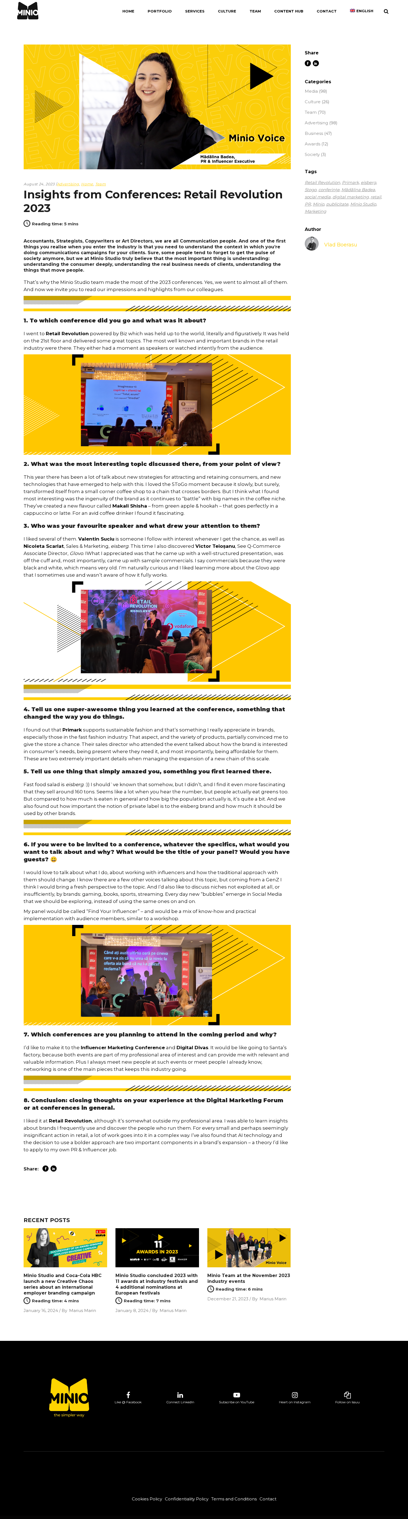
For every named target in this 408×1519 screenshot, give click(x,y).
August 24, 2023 (39, 184)
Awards (312, 144)
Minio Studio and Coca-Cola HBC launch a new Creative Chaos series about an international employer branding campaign (63, 1284)
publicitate (337, 204)
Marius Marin (82, 1310)
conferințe (328, 189)
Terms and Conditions (234, 1499)
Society (312, 154)
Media (311, 91)
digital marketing (351, 197)
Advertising (68, 184)
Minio (318, 204)
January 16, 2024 (41, 1310)
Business (314, 133)
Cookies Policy (147, 1499)
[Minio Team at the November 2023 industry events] (249, 1247)
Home (87, 184)
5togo (310, 189)
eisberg (368, 182)
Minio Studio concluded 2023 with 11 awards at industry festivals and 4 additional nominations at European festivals (156, 1284)
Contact (268, 1499)
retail (376, 197)
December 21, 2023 (227, 1298)
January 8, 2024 (131, 1310)
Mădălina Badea (358, 189)
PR (308, 204)
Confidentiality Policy (186, 1499)
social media (318, 197)
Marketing (315, 211)
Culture (313, 101)
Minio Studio (363, 204)
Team (100, 184)
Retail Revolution (322, 182)
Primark (350, 182)
